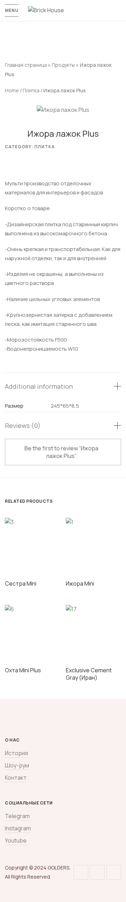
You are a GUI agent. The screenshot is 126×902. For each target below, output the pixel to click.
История (16, 753)
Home (12, 90)
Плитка (31, 90)
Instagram (18, 828)
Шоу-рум (17, 765)
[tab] (63, 386)
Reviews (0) (23, 425)
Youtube (16, 840)
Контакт (16, 777)
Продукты (63, 65)
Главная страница (26, 65)
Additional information (39, 386)
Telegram (17, 816)
